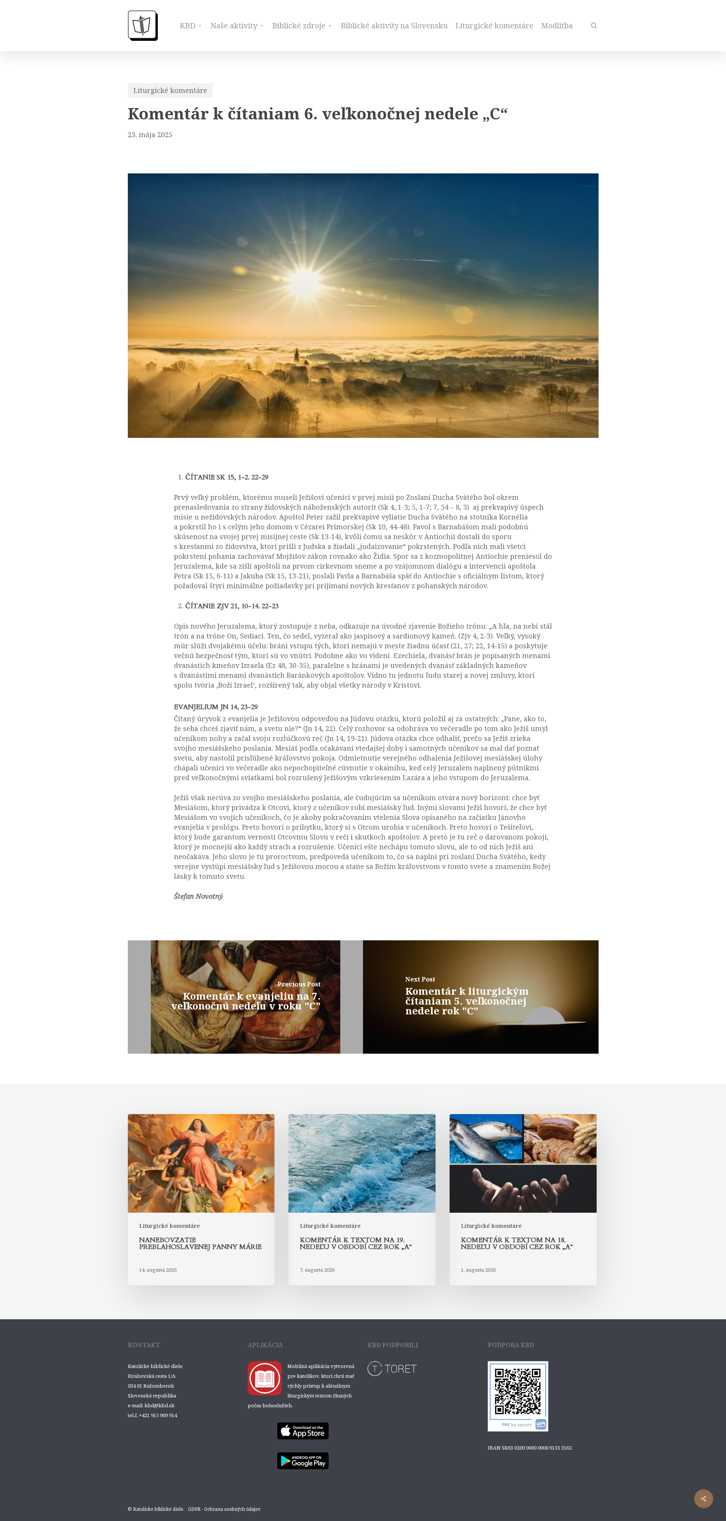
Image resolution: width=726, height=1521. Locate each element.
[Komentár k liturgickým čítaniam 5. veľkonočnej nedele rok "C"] (481, 997)
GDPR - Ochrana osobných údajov (224, 1509)
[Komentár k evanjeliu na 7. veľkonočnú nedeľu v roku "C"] (245, 997)
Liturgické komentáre (170, 90)
